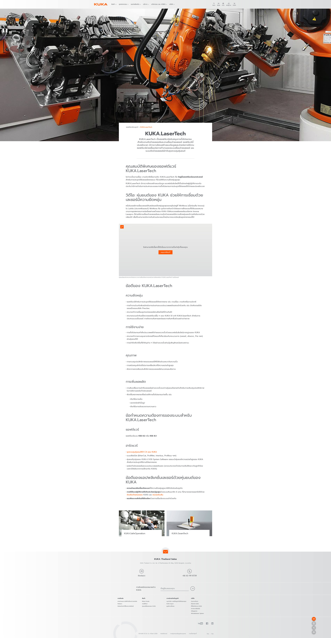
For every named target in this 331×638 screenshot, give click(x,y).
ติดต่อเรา (120, 604)
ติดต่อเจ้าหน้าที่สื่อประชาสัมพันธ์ (126, 606)
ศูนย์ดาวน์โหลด (170, 606)
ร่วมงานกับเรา (194, 601)
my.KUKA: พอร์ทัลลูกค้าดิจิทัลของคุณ (176, 601)
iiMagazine (194, 611)
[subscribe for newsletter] (192, 588)
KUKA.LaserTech (146, 127)
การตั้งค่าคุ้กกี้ (193, 634)
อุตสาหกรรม (123, 4)
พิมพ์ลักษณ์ (164, 634)
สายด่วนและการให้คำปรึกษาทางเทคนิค (127, 601)
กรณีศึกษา (144, 604)
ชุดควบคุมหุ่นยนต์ (134, 451)
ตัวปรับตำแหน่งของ (135, 494)
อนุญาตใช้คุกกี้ (165, 252)
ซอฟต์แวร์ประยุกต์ (132, 127)
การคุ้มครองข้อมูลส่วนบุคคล (178, 634)
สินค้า (113, 4)
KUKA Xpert (170, 604)
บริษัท (171, 4)
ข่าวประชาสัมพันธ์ (195, 609)
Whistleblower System (197, 613)
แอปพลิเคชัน (135, 4)
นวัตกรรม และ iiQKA (158, 4)
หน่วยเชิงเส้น (158, 494)
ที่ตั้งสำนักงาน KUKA (196, 606)
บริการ (145, 4)
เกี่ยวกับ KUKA (195, 604)
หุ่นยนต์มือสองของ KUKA (149, 606)
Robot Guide (145, 601)
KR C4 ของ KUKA (149, 451)
